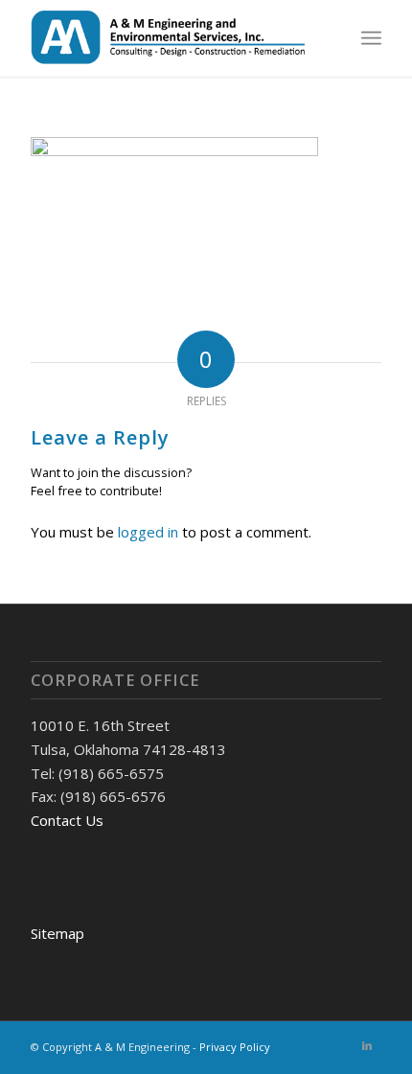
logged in (148, 531)
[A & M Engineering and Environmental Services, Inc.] (170, 38)
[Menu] (371, 38)
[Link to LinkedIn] (367, 1045)
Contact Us (67, 820)
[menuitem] (371, 38)
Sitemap (57, 933)
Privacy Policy (234, 1047)
